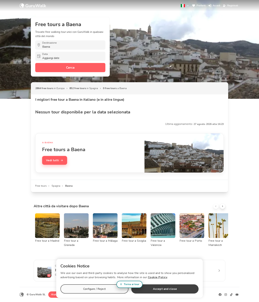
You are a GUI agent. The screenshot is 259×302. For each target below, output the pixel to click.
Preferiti (201, 5)
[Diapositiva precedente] (216, 206)
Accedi (216, 5)
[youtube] (237, 294)
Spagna (56, 186)
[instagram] (225, 294)
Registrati (232, 5)
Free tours (41, 186)
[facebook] (220, 294)
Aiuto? (55, 294)
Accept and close (165, 289)
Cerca (70, 67)
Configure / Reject (94, 289)
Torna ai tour (131, 284)
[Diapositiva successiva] (222, 206)
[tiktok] (231, 294)
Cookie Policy (157, 277)
